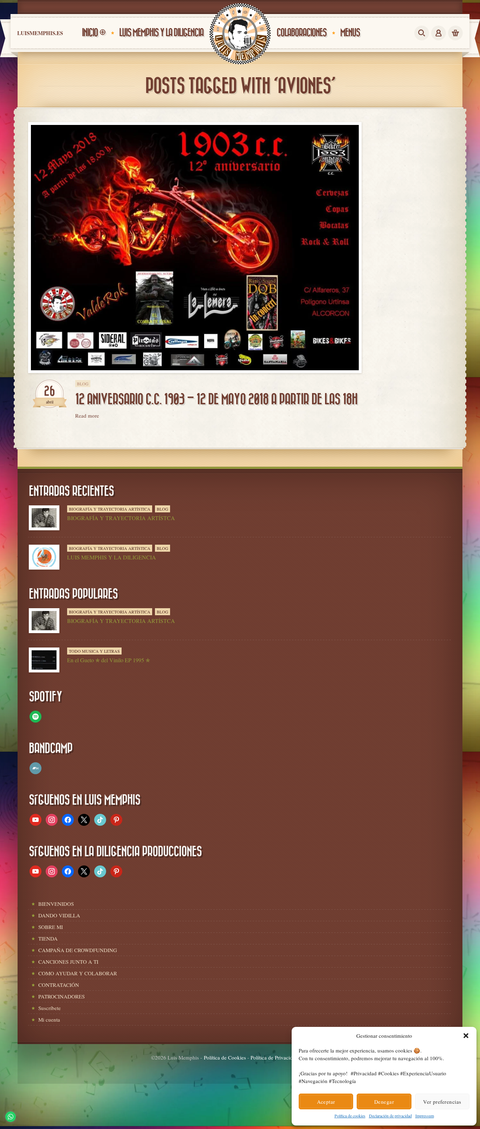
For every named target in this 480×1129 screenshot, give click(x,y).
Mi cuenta (49, 1019)
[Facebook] (68, 818)
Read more (87, 415)
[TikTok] (100, 818)
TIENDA (48, 938)
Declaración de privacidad (390, 1115)
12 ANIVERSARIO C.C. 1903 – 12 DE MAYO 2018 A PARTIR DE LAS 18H (216, 399)
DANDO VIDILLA (59, 915)
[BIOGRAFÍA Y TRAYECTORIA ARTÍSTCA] (44, 517)
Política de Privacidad (274, 1057)
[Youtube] (35, 818)
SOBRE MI (50, 926)
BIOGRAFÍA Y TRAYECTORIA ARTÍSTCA (121, 517)
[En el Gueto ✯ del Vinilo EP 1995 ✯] (44, 659)
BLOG (83, 383)
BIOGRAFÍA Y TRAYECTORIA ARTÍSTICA (109, 509)
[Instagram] (52, 818)
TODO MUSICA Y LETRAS (94, 651)
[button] (465, 1035)
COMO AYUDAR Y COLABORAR (77, 973)
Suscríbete (49, 1007)
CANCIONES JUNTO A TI (68, 961)
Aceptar (326, 1101)
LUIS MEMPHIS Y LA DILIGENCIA (111, 557)
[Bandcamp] (35, 767)
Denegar (384, 1101)
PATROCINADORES (61, 996)
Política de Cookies (225, 1057)
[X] (84, 818)
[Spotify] (35, 715)
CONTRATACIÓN (58, 984)
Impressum (424, 1115)
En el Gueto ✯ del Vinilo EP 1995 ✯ (108, 660)
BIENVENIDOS (56, 903)
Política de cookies (350, 1115)
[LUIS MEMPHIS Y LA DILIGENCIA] (44, 557)
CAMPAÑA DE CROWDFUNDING (77, 950)
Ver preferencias (442, 1101)
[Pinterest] (116, 818)
